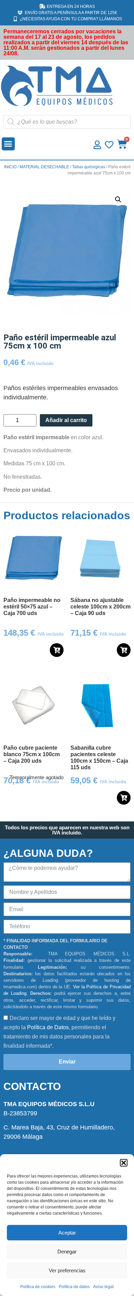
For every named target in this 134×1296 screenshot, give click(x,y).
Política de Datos (48, 1027)
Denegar (67, 1251)
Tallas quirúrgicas (88, 166)
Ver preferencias (67, 1270)
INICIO (10, 166)
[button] (123, 1162)
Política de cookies (37, 1286)
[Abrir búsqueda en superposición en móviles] (67, 122)
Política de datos (74, 1286)
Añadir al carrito (66, 420)
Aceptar (67, 1233)
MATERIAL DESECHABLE (44, 166)
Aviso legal (103, 1286)
